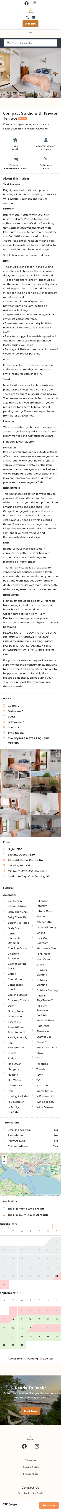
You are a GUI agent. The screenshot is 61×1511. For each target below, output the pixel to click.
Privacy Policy (30, 1473)
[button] (31, 1171)
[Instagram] (34, 3)
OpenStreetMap (49, 1195)
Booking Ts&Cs (31, 1467)
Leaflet (40, 1195)
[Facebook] (26, 3)
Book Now (49, 1505)
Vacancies (30, 1460)
